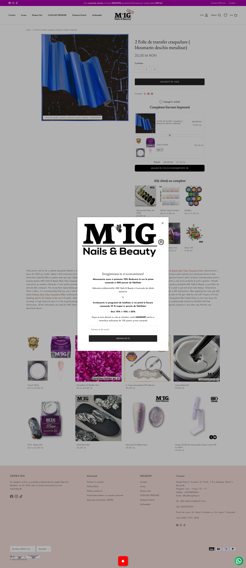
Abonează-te (123, 338)
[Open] (123, 561)
